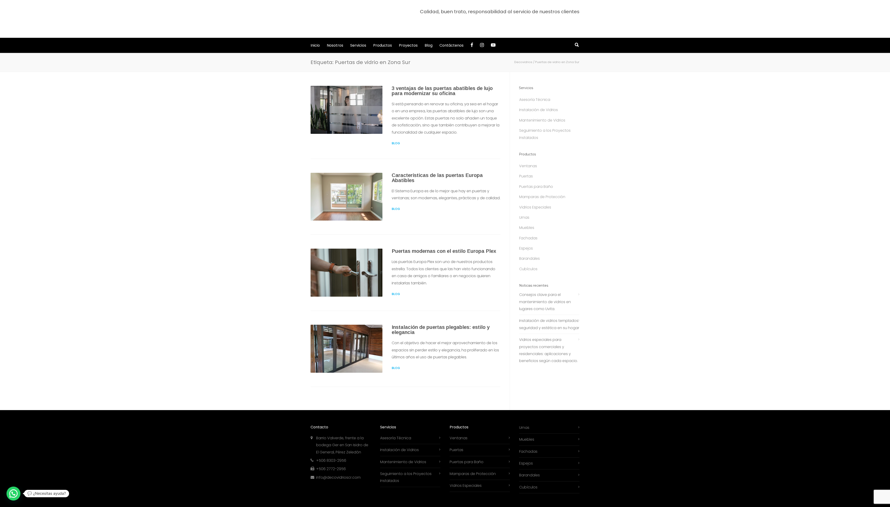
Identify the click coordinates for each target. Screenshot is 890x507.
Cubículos (528, 255)
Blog (428, 31)
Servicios (358, 31)
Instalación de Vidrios (538, 96)
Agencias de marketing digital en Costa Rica (451, 500)
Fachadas (528, 224)
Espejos (526, 234)
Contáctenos (451, 31)
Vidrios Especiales (535, 193)
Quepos (549, 500)
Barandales (529, 244)
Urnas (524, 203)
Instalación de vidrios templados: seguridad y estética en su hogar (549, 310)
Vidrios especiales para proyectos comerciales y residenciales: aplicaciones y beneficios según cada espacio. (548, 336)
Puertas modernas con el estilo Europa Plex (444, 237)
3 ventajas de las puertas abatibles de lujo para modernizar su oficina (442, 76)
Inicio (315, 31)
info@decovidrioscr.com (338, 463)
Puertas (526, 162)
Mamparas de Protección (542, 183)
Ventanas (528, 152)
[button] (13, 494)
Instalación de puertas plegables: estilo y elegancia (441, 315)
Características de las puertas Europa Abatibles (437, 163)
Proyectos (408, 31)
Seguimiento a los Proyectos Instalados (545, 120)
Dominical (521, 500)
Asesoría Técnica (534, 85)
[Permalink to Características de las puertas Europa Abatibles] (346, 183)
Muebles (526, 213)
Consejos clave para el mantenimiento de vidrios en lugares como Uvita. (545, 288)
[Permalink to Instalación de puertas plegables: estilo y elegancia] (346, 335)
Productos (382, 31)
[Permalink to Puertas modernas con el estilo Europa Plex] (346, 259)
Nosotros (335, 31)
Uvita (535, 500)
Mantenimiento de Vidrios (542, 106)
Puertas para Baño (536, 172)
